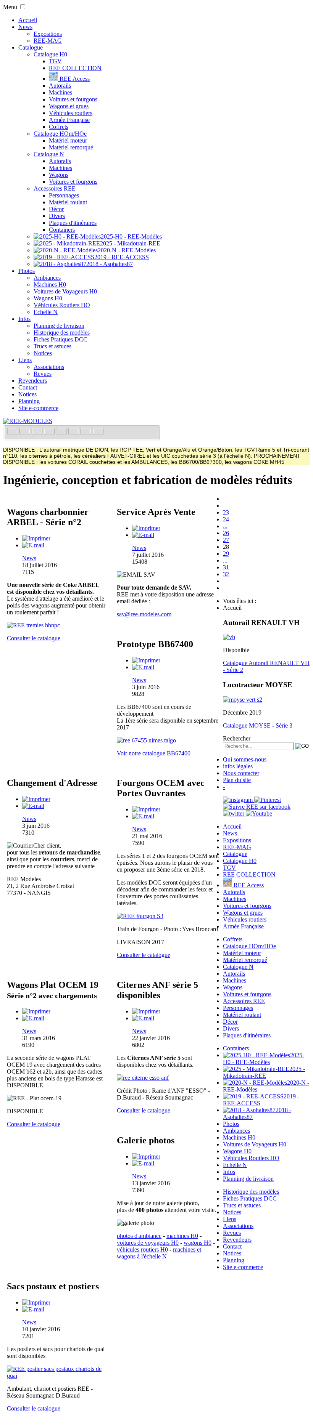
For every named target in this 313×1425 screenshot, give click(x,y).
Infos (24, 319)
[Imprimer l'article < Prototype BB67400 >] (146, 660)
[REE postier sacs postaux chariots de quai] (58, 1375)
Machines (60, 92)
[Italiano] (50, 432)
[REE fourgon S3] (140, 916)
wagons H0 (197, 1242)
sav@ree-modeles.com (144, 614)
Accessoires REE (55, 188)
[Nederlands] (86, 432)
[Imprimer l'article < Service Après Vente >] (146, 528)
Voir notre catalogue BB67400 (153, 753)
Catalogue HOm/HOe (60, 133)
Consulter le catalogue (33, 638)
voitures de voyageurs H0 (148, 1242)
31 (226, 567)
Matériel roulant (68, 202)
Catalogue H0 (50, 54)
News (25, 27)
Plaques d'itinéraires (73, 223)
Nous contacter (241, 773)
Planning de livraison (59, 325)
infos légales (238, 766)
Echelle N (46, 312)
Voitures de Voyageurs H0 (65, 291)
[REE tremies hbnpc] (33, 625)
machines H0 (182, 1236)
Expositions (48, 33)
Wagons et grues (69, 106)
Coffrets (58, 126)
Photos (26, 271)
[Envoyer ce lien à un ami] (33, 545)
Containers (62, 229)
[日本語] (98, 432)
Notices (43, 353)
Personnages (64, 195)
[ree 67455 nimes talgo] (146, 740)
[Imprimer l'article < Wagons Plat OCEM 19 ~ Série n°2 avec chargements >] (36, 1011)
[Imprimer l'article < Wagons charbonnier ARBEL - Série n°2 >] (36, 538)
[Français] (13, 432)
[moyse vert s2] (242, 699)
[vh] (229, 637)
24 (226, 519)
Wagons (58, 175)
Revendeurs (32, 380)
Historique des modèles (62, 332)
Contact (27, 387)
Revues (43, 373)
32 (226, 574)
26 (226, 533)
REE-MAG (48, 40)
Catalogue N (49, 154)
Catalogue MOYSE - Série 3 (257, 725)
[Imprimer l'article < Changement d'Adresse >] (36, 799)
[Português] (74, 432)
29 (226, 553)
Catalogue (30, 47)
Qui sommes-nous (244, 759)
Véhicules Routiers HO (62, 305)
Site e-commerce (38, 408)
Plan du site (237, 780)
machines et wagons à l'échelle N (159, 1253)
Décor (56, 209)
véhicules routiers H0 (142, 1249)
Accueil (27, 20)
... (225, 526)
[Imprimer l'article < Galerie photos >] (146, 1156)
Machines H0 (50, 284)
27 (226, 540)
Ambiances (47, 277)
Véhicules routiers (70, 113)
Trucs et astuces (52, 346)
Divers (57, 216)
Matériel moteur (68, 140)
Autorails (60, 85)
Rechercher (236, 738)
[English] (25, 432)
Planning (29, 401)
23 (226, 512)
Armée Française (69, 120)
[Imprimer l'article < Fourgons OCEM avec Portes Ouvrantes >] (146, 809)
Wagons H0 (48, 298)
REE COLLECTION (75, 68)
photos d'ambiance (139, 1236)
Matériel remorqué (71, 147)
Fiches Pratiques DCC (60, 339)
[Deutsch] (38, 432)
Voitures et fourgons (73, 99)
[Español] (62, 432)
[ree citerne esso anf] (143, 1077)
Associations (49, 367)
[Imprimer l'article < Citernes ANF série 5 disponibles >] (146, 1011)
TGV (55, 61)
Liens (25, 360)
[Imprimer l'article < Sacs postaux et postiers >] (36, 1302)
